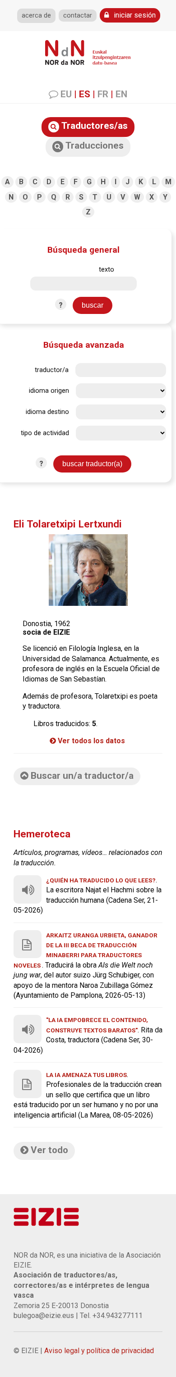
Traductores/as (93, 125)
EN (121, 94)
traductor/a (52, 370)
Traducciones (93, 145)
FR (102, 94)
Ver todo (48, 1150)
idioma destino (47, 412)
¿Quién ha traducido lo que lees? (101, 880)
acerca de (36, 15)
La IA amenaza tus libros (86, 1074)
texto (106, 269)
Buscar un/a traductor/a (81, 775)
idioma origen (49, 391)
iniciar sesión (134, 15)
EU (66, 94)
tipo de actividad (45, 433)
